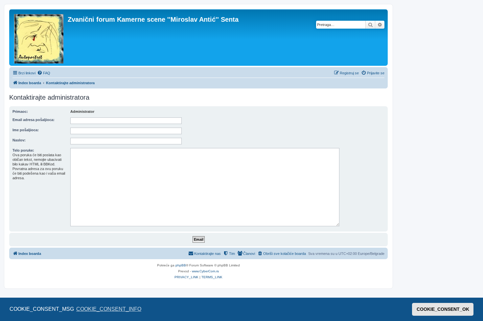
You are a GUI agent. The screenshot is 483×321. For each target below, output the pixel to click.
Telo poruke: (23, 150)
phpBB (180, 265)
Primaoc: (20, 111)
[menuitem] (43, 73)
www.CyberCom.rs (205, 271)
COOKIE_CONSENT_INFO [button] (108, 309)
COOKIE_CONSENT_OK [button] (443, 309)
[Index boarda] (39, 37)
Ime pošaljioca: (25, 130)
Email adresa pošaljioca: (33, 120)
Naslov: (19, 140)
